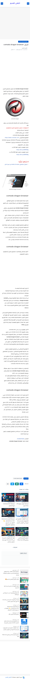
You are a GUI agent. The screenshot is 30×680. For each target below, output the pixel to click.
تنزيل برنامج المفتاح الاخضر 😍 (12, 579)
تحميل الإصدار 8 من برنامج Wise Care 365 (10, 635)
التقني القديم (15, 3)
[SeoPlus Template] (24, 677)
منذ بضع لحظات (24, 502)
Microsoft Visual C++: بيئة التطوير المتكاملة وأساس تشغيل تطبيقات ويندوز (11, 573)
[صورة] (24, 572)
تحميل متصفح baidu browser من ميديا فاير (16, 164)
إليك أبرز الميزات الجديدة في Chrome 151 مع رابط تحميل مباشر (8, 540)
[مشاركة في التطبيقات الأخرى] (8, 484)
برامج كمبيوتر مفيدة (23, 41)
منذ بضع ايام (15, 598)
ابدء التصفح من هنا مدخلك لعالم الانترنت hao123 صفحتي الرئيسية (11, 622)
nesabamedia (20, 439)
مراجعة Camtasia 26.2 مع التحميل (9, 505)
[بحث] (2, 3)
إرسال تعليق (23, 553)
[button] (21, 484)
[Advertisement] (15, 23)
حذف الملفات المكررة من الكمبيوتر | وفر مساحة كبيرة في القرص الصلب (22, 521)
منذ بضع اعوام (15, 577)
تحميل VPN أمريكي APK (14, 614)
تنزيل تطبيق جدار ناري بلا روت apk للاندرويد (11, 587)
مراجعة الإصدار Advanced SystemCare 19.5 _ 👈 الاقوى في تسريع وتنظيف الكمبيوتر (11, 608)
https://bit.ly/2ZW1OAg (22, 150)
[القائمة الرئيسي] (28, 3)
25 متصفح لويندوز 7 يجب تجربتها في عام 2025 (11, 594)
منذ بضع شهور (15, 570)
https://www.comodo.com (12, 137)
